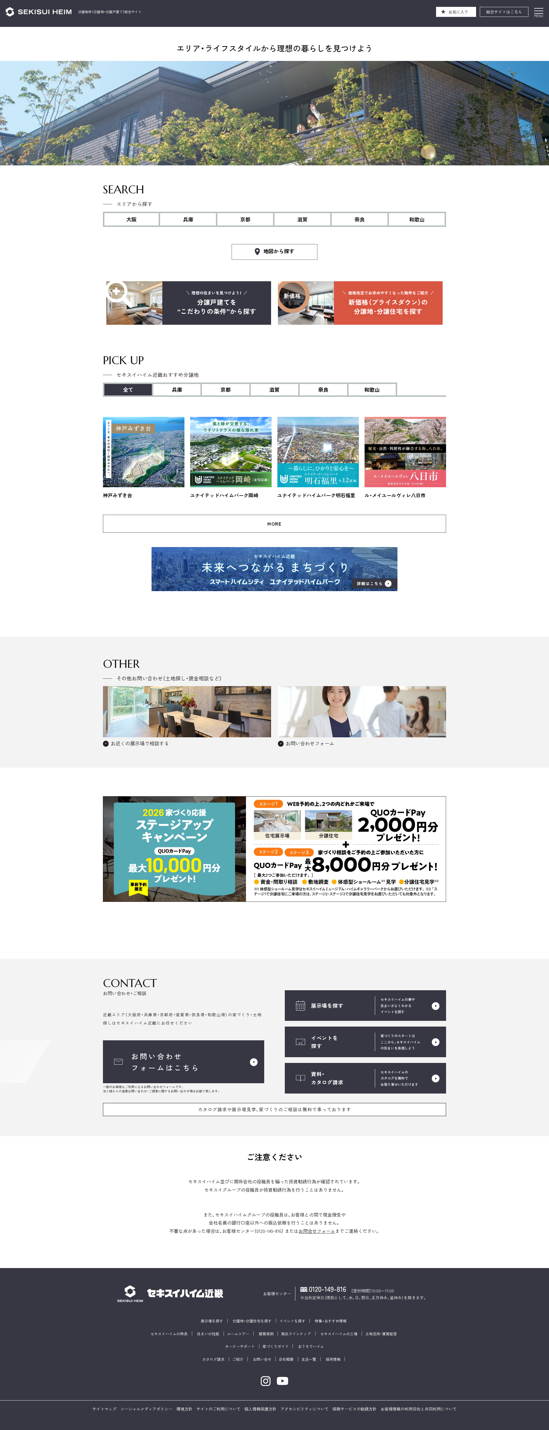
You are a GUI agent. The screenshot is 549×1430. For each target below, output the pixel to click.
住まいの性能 (208, 1333)
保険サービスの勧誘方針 (355, 1409)
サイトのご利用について (218, 1409)
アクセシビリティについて (305, 1409)
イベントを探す (292, 1321)
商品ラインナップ (296, 1333)
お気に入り (458, 12)
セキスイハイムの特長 (169, 1333)
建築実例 (266, 1333)
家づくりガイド (275, 1346)
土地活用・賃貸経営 (381, 1333)
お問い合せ (262, 1359)
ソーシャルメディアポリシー (146, 1409)
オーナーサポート (240, 1346)
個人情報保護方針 (260, 1409)
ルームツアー (238, 1333)
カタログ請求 (213, 1359)
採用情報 (333, 1359)
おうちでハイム (311, 1346)
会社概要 (286, 1359)
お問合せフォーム (317, 1230)
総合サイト (504, 12)
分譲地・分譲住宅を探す (252, 1321)
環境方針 (184, 1409)
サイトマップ (104, 1409)
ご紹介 (237, 1359)
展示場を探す (212, 1321)
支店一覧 (308, 1359)
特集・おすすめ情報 (331, 1321)
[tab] (177, 389)
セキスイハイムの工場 (338, 1333)
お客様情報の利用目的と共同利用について (419, 1409)
